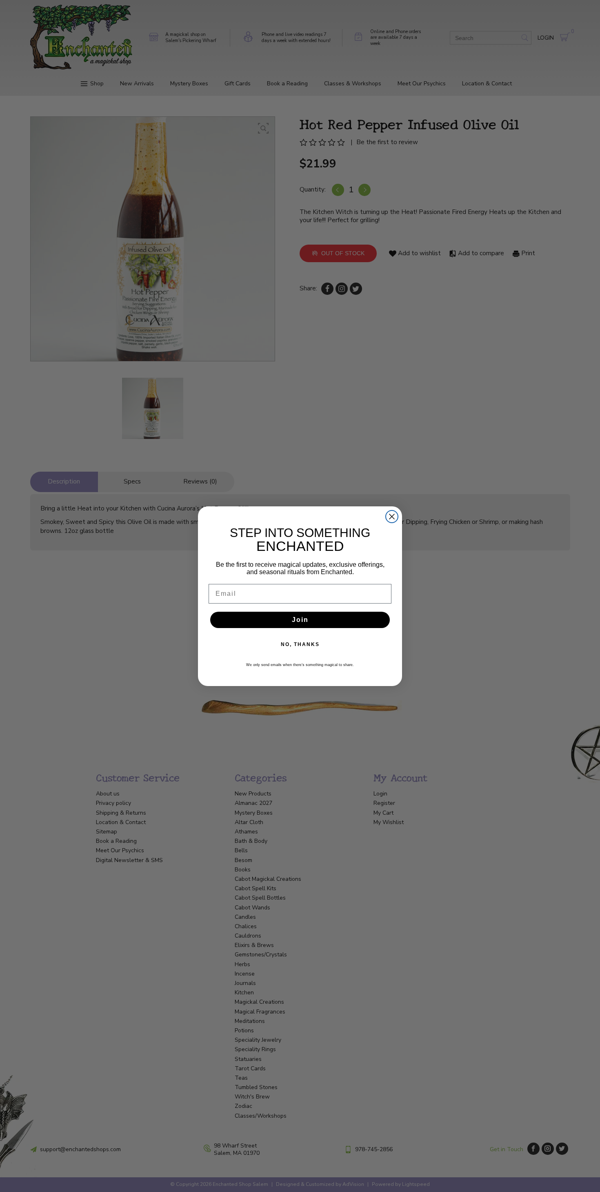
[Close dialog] (392, 516)
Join (300, 619)
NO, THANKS (300, 644)
